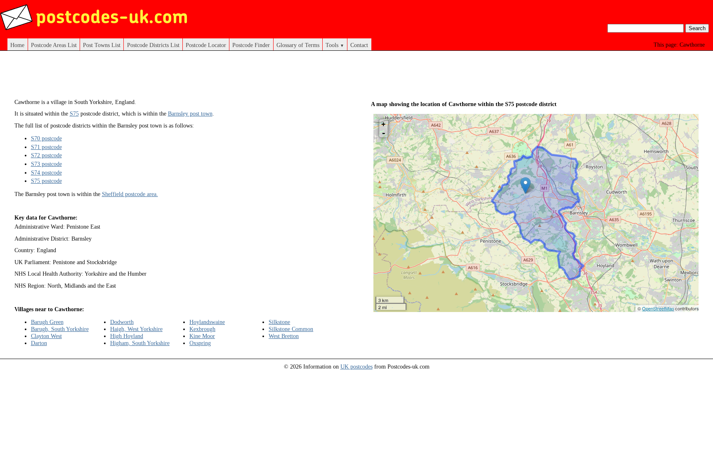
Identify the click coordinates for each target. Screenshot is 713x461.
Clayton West (46, 336)
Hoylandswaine (207, 322)
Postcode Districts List (153, 45)
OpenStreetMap (658, 308)
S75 (74, 113)
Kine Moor (202, 336)
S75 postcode (46, 180)
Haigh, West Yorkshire (136, 329)
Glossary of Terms (297, 45)
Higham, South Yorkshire (140, 343)
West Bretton (284, 336)
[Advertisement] (178, 77)
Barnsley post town (190, 113)
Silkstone (279, 322)
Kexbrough (202, 329)
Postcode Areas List (54, 45)
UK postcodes (356, 366)
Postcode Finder (251, 45)
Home (17, 45)
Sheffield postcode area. (130, 194)
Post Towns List (101, 45)
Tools (335, 45)
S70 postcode (46, 138)
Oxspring (200, 343)
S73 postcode (46, 164)
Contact (359, 45)
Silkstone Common (291, 329)
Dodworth (122, 322)
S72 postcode (46, 155)
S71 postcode (46, 147)
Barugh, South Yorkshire (60, 329)
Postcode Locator (206, 45)
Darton (39, 343)
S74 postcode (46, 172)
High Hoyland (126, 336)
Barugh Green (47, 322)
